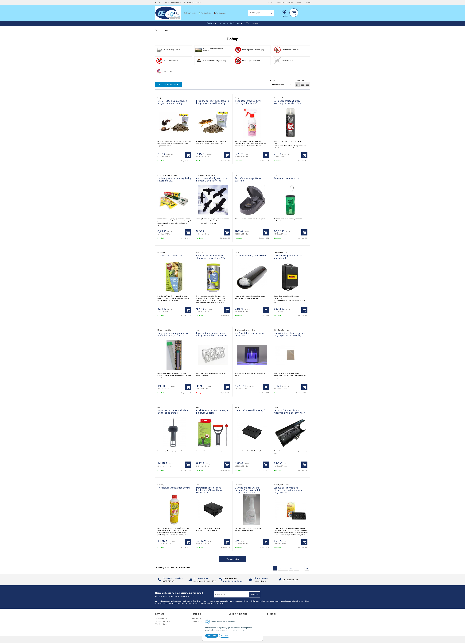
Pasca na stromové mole (286, 178)
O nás (298, 2)
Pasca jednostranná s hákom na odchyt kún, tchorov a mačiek (212, 334)
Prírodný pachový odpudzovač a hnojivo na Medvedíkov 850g (212, 102)
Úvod (160, 2)
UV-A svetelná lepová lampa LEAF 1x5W (249, 334)
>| (307, 568)
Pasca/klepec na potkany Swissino (248, 179)
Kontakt (308, 2)
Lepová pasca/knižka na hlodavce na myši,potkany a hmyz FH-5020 (288, 490)
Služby (269, 2)
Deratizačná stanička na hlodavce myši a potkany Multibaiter (209, 490)
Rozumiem (212, 635)
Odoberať (254, 594)
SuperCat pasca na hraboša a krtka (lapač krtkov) (172, 411)
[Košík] (293, 12)
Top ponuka (252, 23)
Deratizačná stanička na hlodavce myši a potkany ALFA (289, 411)
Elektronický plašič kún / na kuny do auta (288, 256)
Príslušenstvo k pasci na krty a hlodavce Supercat (212, 411)
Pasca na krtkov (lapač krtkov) (250, 255)
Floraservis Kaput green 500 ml (173, 487)
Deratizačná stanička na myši (250, 410)
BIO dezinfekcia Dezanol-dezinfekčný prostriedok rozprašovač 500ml (248, 490)
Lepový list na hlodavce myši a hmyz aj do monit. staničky (289, 334)
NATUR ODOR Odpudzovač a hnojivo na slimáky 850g (172, 102)
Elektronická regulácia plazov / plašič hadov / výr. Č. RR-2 (173, 334)
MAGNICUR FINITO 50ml (169, 255)
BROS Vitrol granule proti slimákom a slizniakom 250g (210, 256)
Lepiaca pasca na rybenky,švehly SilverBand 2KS (174, 179)
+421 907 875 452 (194, 2)
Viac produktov (232, 559)
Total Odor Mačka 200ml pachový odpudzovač (248, 102)
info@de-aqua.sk (174, 2)
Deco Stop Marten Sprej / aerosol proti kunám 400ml (288, 102)
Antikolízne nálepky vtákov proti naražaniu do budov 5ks (213, 179)
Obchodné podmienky (284, 2)
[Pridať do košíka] (188, 155)
